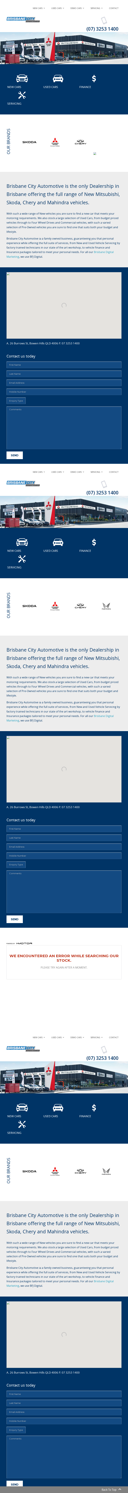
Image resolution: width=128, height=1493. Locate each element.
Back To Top (109, 1490)
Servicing (95, 8)
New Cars (37, 8)
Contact (113, 8)
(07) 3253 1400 (102, 29)
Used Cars (56, 8)
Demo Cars (76, 8)
